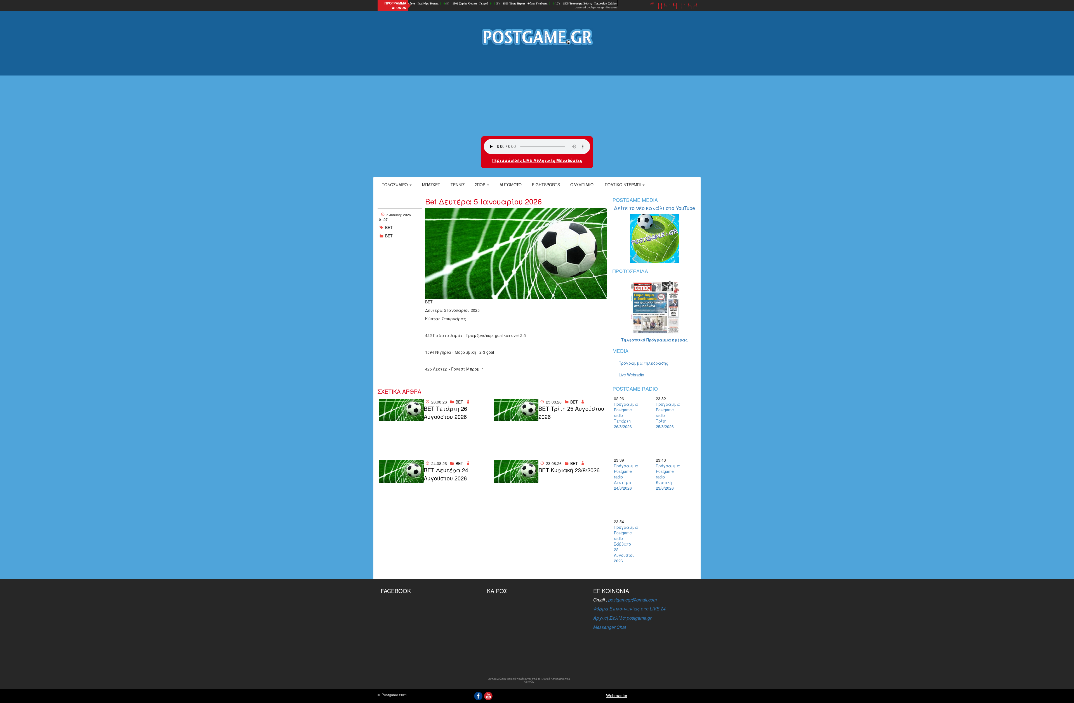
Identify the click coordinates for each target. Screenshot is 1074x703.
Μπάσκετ (431, 184)
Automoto (511, 184)
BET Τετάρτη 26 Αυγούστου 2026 (445, 413)
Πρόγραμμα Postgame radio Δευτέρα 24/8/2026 (623, 477)
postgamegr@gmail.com (632, 599)
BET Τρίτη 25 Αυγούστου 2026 (571, 413)
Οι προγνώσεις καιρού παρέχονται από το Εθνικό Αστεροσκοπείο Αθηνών (529, 680)
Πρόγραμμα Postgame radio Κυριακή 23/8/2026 (665, 477)
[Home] (537, 36)
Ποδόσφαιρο (395, 184)
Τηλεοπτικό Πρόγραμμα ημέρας (654, 340)
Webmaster (616, 695)
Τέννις (458, 184)
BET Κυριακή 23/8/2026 (569, 470)
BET (389, 227)
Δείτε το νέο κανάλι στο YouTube (654, 207)
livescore (612, 7)
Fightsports (546, 184)
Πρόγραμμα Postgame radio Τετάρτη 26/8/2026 (623, 415)
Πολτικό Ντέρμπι (623, 184)
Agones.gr (597, 7)
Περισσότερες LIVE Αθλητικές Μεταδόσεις (537, 160)
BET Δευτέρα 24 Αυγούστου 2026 (446, 474)
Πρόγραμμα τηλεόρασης (643, 363)
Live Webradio (631, 375)
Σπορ (480, 184)
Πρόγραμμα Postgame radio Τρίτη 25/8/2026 (665, 415)
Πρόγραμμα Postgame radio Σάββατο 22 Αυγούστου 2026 (623, 543)
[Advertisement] (537, 91)
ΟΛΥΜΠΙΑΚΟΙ (582, 184)
